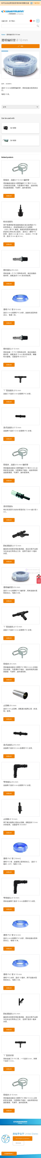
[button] (20, 64)
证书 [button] (4, 107)
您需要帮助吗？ (9, 1154)
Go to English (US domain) (22, 1138)
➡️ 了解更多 (35, 3)
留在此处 (18, 1143)
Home (3, 35)
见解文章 (4, 21)
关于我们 (12, 21)
